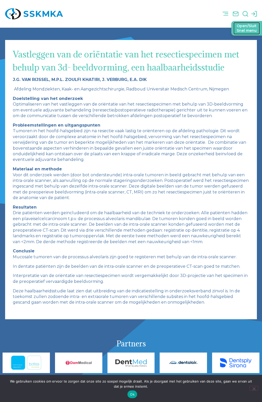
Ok (132, 394)
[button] (225, 14)
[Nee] (253, 388)
